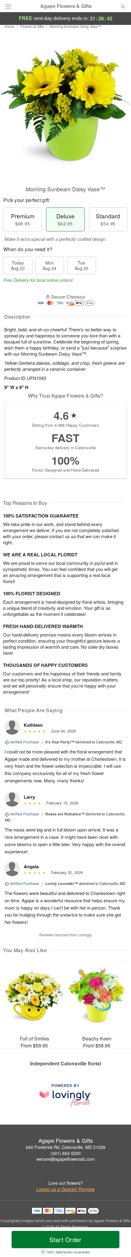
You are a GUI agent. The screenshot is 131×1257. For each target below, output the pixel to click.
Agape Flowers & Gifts (66, 6)
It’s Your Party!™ (60, 742)
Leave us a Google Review (65, 1189)
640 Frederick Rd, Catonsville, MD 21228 (65, 1147)
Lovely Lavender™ (61, 883)
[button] (118, 1243)
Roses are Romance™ (65, 814)
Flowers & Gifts (32, 26)
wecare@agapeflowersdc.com (66, 1159)
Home (9, 26)
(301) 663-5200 (66, 1153)
